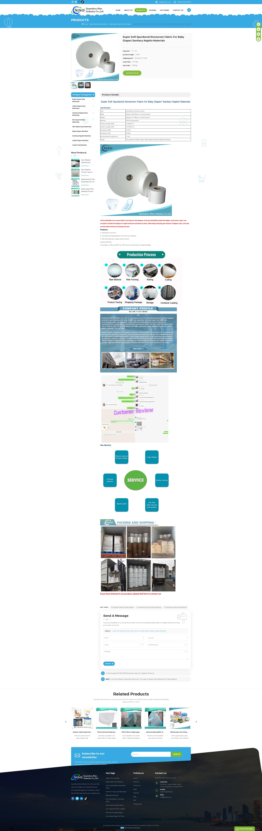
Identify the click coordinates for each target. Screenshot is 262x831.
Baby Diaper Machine (80, 131)
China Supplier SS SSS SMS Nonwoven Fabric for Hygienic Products (130, 673)
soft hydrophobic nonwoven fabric (115, 800)
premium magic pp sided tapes (116, 791)
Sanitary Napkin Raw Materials (80, 114)
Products (140, 10)
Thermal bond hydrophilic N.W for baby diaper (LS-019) (82, 732)
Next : (108, 679)
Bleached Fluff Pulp (112, 795)
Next (196, 721)
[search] (189, 10)
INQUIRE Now (131, 73)
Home (118, 10)
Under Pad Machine (79, 145)
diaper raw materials (112, 778)
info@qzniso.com (165, 2)
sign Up (176, 754)
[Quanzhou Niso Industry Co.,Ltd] (87, 10)
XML (134, 800)
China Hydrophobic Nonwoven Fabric (115, 787)
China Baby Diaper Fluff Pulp (115, 816)
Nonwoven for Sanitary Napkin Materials (149, 607)
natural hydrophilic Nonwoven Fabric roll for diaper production (131, 732)
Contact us (137, 785)
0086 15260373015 (184, 2)
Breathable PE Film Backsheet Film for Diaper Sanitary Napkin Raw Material (88, 180)
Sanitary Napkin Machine (81, 136)
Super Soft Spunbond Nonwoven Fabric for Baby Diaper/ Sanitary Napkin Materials (139, 631)
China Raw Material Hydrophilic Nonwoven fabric (179, 732)
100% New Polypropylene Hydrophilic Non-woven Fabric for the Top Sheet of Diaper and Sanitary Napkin (106, 732)
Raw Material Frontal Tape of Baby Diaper (86, 171)
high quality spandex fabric (115, 805)
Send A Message (246, 829)
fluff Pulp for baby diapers (114, 812)
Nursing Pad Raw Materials (78, 121)
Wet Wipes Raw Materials (81, 127)
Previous (65, 721)
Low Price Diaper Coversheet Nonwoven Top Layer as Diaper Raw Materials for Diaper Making (144, 679)
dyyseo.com (151, 825)
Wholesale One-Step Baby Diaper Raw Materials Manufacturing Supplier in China (155, 732)
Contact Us (178, 10)
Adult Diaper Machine (80, 140)
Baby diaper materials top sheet (120, 24)
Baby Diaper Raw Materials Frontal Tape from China (87, 190)
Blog (157, 825)
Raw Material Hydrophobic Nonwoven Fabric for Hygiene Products (87, 161)
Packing (152, 10)
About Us (128, 10)
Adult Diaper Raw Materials (78, 107)
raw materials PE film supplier (115, 809)
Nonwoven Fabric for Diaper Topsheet (123, 607)
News (135, 789)
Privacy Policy (137, 804)
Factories (164, 10)
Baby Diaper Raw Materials (98, 24)
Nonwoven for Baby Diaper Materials (176, 607)
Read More (84, 166)
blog (134, 796)
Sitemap (136, 793)
